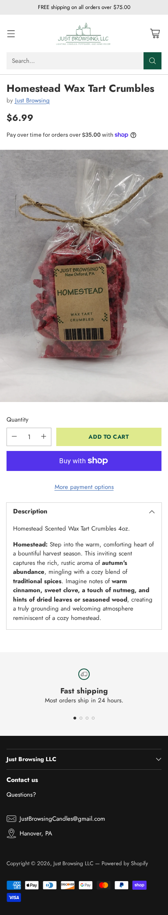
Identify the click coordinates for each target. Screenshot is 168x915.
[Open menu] (10, 33)
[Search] (152, 60)
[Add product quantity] (43, 437)
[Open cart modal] (154, 33)
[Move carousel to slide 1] (74, 718)
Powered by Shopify (125, 863)
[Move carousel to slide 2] (81, 718)
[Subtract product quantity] (14, 437)
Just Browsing (32, 100)
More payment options (84, 486)
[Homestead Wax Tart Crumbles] (84, 276)
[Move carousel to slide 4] (93, 718)
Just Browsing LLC (73, 863)
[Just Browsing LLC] (84, 33)
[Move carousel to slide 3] (87, 718)
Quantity (18, 419)
